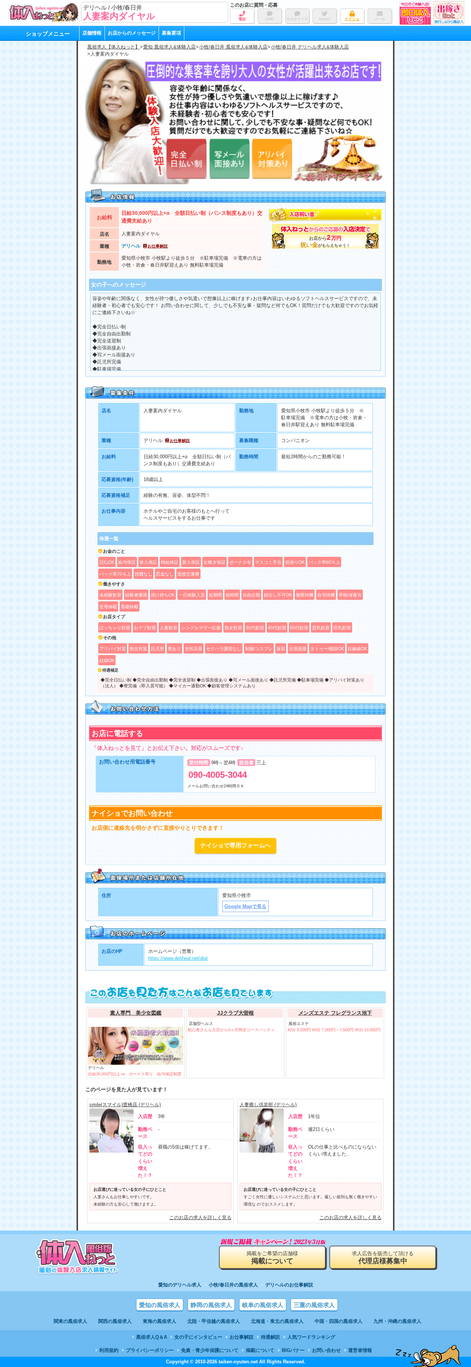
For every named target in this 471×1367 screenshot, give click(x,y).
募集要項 (171, 33)
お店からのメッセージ (132, 33)
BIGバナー (293, 1350)
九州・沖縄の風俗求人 (397, 1321)
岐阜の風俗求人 (262, 1305)
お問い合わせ (326, 1350)
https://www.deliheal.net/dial (178, 958)
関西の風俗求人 (115, 1321)
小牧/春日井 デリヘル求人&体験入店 (310, 47)
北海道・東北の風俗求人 (277, 1321)
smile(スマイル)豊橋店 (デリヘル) (125, 1104)
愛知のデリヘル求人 (179, 1285)
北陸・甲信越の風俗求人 (213, 1321)
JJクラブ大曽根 (235, 1013)
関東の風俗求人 (70, 1321)
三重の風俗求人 (314, 1305)
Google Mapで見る (245, 906)
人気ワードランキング (311, 1337)
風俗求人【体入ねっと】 (113, 47)
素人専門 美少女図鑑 (136, 1013)
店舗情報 (92, 33)
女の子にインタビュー (198, 1337)
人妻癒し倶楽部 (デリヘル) (268, 1104)
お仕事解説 (158, 246)
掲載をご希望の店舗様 (272, 1257)
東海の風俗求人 (159, 1321)
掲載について (260, 1350)
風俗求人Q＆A (151, 1337)
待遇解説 (270, 1337)
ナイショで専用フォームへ (235, 845)
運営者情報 (360, 1350)
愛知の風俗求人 (159, 1305)
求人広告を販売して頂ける (383, 1257)
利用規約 (108, 1350)
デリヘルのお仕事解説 (289, 1285)
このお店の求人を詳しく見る (200, 1217)
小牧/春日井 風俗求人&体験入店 (233, 47)
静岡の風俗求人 (211, 1305)
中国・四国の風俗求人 (338, 1321)
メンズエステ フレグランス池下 (335, 1013)
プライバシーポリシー (150, 1350)
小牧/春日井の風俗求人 (233, 1285)
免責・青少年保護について (209, 1350)
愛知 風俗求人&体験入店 (169, 47)
